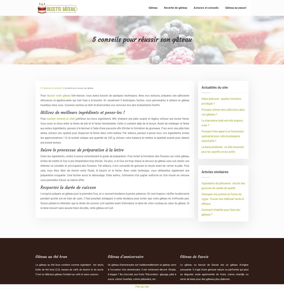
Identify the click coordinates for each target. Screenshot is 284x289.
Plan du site (142, 286)
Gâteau (153, 7)
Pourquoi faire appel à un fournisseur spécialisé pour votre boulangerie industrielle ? (222, 136)
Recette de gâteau (175, 7)
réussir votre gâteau (59, 95)
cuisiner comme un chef (61, 118)
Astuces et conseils (206, 7)
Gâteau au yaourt (235, 7)
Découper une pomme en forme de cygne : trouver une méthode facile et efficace (222, 199)
